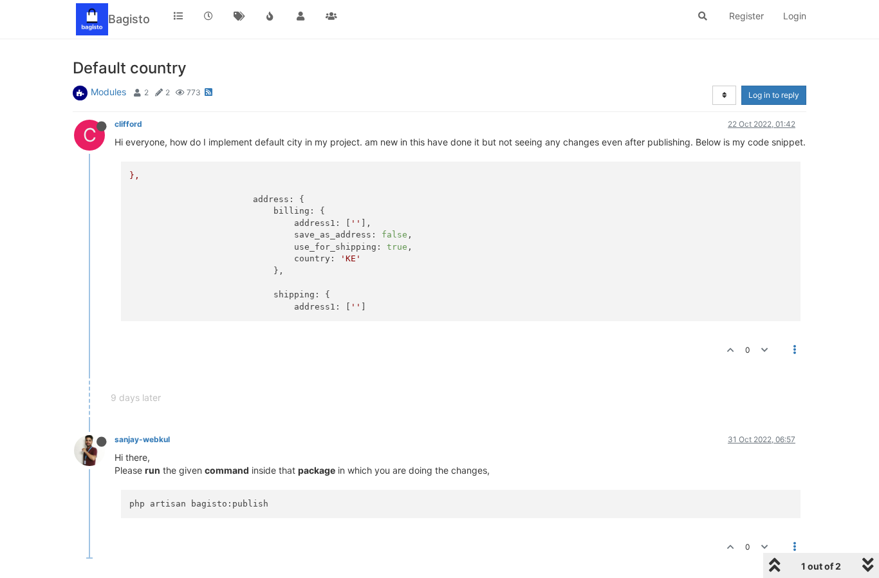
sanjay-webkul (142, 439)
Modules (108, 91)
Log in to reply (773, 95)
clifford (128, 124)
